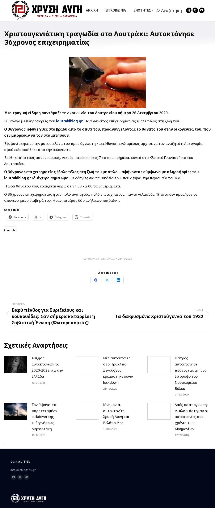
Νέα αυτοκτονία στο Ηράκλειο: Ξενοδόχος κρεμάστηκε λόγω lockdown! (118, 370)
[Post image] (15, 364)
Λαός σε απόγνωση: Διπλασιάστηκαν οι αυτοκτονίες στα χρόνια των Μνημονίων (191, 416)
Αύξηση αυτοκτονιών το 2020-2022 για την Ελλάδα (47, 367)
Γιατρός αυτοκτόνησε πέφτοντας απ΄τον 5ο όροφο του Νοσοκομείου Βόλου (190, 373)
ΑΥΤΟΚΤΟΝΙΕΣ (105, 259)
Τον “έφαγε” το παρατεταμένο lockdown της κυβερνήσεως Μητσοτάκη (44, 416)
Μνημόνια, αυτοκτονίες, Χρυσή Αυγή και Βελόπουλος (116, 413)
